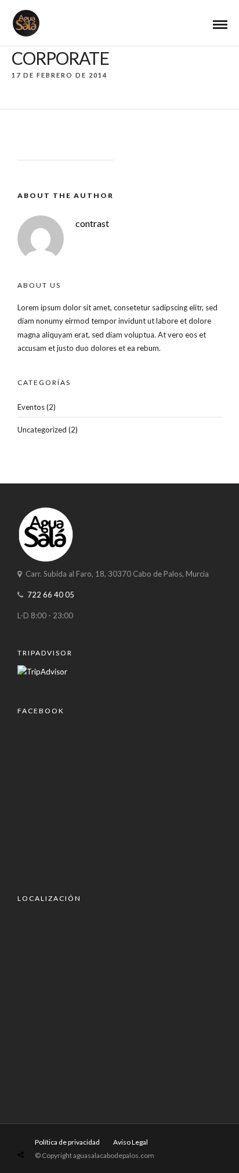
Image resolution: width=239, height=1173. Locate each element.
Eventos (31, 407)
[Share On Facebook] (33, 1127)
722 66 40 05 (50, 594)
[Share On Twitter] (49, 1127)
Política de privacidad (67, 1142)
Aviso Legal (130, 1142)
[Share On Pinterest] (66, 1127)
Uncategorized (42, 429)
